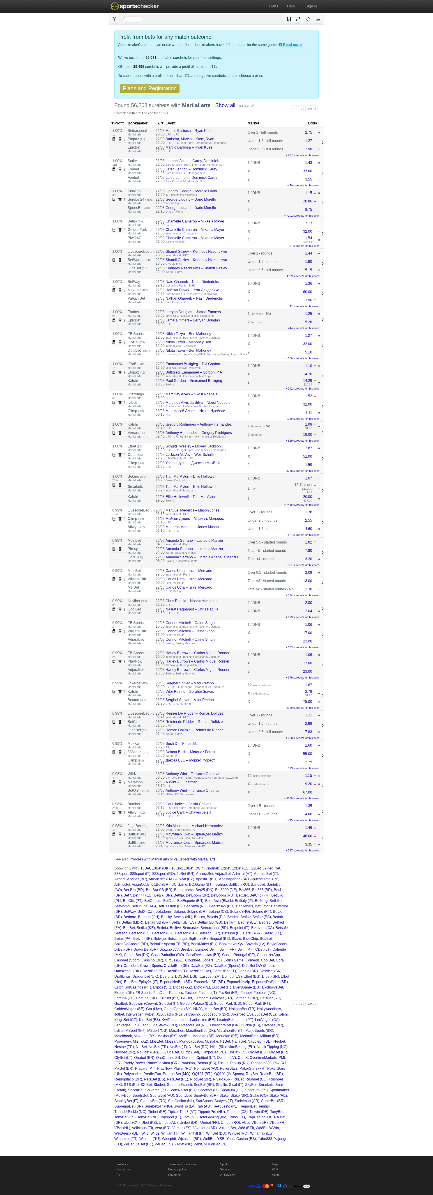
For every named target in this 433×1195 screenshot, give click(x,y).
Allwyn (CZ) (184, 879)
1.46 (308, 828)
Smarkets (135, 487)
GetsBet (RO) (270, 998)
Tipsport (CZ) (237, 1112)
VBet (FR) (277, 1122)
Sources (225, 1169)
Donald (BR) (248, 971)
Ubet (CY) (132, 1122)
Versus (136, 433)
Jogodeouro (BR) (215, 1014)
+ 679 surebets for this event (303, 677)
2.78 (308, 691)
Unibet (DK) (189, 1122)
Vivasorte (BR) (205, 1128)
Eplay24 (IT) (148, 982)
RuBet (238, 1079)
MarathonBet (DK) (200, 1030)
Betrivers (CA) (262, 928)
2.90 (308, 149)
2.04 (308, 611)
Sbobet (159, 1085)
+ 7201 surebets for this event (302, 215)
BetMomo (122, 906)
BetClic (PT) (133, 901)
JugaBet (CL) (265, 1014)
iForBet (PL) (217, 1144)
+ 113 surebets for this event (303, 768)
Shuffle (221, 1085)
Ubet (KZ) (149, 1122)
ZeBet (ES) (164, 1144)
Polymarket (133, 1074)
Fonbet (133, 169)
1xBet (225, 868)
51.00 (307, 456)
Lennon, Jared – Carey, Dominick (192, 161)
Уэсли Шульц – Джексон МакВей (193, 463)
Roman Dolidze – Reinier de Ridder (194, 730)
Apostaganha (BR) (234, 879)
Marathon (135, 782)
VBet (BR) (259, 1122)
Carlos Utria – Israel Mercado (189, 571)
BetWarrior (139, 260)
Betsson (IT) (231, 933)
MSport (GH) (135, 1030)
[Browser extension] (308, 18)
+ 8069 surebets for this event (302, 798)
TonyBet (276, 1112)
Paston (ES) (206, 1063)
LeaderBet (225, 1020)
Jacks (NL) (173, 1014)
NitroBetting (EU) (241, 1047)
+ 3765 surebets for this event (302, 470)
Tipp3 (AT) (188, 1112)
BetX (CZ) (146, 911)
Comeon (252, 960)
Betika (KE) (146, 928)
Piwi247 (134, 238)
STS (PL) (131, 1085)
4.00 (308, 814)
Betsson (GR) (209, 933)
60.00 (307, 292)
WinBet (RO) (238, 1133)
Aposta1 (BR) (206, 879)
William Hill (137, 579)
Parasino (187, 1063)
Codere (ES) (212, 960)
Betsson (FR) (162, 933)
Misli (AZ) (140, 1041)
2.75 (308, 132)
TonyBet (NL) (147, 1117)
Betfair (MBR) (132, 922)
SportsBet (139, 208)
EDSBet (181, 976)
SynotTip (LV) (184, 1106)
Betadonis (163, 911)
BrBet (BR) (123, 949)
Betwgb (160, 938)
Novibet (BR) (124, 1052)
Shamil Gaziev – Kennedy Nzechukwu (196, 251)
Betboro (130, 917)
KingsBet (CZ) (125, 1020)
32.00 (307, 231)
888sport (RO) (163, 874)
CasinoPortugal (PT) (238, 955)
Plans (273, 6)
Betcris (199, 917)
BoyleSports (277, 944)
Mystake (211, 1041)
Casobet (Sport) (127, 960)
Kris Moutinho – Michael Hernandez (194, 826)
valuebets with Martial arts (194, 859)
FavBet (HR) (229, 993)
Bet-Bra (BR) (134, 890)
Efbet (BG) (252, 976)
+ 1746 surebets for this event (302, 418)
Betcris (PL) (216, 917)
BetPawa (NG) (195, 906)
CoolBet (134, 609)
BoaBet (266, 938)
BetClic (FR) (259, 895)
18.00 (307, 434)
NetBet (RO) (198, 1047)
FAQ (275, 1169)
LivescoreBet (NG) (193, 1025)
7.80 (308, 551)
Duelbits (166, 976)
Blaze (236, 938)
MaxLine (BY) (145, 1036)
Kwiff (166, 1020)
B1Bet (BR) (160, 884)
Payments (175, 1175)
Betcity (166, 917)
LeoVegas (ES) (126, 1025)
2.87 (308, 448)
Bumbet (134, 804)
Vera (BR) (162, 1128)
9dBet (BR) (185, 874)
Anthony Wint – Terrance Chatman (193, 774)
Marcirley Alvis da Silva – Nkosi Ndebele (198, 402)
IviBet (132, 402)
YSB (221, 1139)
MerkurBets (249, 1036)
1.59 (308, 465)
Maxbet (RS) (167, 1036)
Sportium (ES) (256, 1090)
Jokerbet (138, 683)
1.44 (308, 253)
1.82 (308, 542)
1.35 (308, 806)
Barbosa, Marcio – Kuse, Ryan (190, 139)
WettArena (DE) (127, 1133)
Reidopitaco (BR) (128, 1079)
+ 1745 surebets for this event (302, 820)
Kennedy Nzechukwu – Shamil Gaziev (196, 268)
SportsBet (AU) (162, 1095)
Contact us (123, 1169)
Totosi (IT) (237, 1117)
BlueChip (250, 938)
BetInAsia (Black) (219, 901)
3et (277, 868)
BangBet (258, 884)
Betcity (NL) (182, 917)
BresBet (187, 949)
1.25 (308, 314)
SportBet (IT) (208, 1090)
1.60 (308, 745)
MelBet (133, 587)
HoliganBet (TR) (242, 1009)
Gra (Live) (154, 1009)
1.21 (308, 715)
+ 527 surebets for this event (303, 850)
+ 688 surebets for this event (303, 738)
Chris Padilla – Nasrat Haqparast (192, 601)
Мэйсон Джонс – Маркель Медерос (195, 519)
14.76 (307, 374)
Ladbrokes (179, 1020)
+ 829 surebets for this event (303, 440)
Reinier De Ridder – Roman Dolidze (194, 713)
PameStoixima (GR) (163, 1063)
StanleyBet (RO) (153, 1101)
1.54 (308, 238)
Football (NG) (264, 993)
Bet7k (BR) (163, 895)
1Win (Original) (207, 868)
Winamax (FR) (126, 1139)
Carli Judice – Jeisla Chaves (188, 804)
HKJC (198, 1009)
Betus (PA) (122, 938)
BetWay (134, 282)
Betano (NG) (240, 911)
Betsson (120, 933)
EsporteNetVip (238, 982)
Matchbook (123, 1036)
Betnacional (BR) (214, 928)
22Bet (256, 868)
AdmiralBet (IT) (266, 874)
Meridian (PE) (227, 1036)
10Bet (145, 868)
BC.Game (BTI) (201, 884)
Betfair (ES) (261, 917)
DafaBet (139, 350)
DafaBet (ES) (201, 966)
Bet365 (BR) (262, 890)
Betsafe (282, 928)
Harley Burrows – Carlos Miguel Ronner (197, 653)
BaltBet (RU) (239, 884)
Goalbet (120, 1003)
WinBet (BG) (216, 1133)
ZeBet (129, 1144)
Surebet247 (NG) (158, 1106)
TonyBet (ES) (125, 1117)
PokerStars (229, 1068)
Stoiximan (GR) (247, 1101)
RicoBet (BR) (200, 1079)
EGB (194, 976)
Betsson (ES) (139, 933)
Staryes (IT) (223, 1101)
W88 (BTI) (246, 1128)
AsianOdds (141, 884)
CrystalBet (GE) (176, 966)
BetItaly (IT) (244, 901)
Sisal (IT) (236, 1085)
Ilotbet (119, 1014)
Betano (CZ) (218, 911)
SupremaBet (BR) (128, 1106)
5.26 (308, 322)
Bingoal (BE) (220, 938)
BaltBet (137, 834)
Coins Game (233, 960)
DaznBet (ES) (154, 971)
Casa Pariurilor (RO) (167, 955)
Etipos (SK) (162, 987)
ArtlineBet (122, 884)
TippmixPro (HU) (211, 1112)
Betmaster (191, 928)
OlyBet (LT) (123, 1058)
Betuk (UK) (272, 933)
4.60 (308, 529)
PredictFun (152, 1074)
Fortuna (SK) (146, 998)
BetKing (261, 901)
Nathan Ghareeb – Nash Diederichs (194, 298)
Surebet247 (140, 199)
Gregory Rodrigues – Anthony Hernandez (199, 424)
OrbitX (243, 1058)
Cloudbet (192, 960)
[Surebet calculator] (289, 18)
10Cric (176, 868)
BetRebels (244, 906)
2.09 (308, 572)
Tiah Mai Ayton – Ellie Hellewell (191, 476)
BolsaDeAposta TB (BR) (169, 944)
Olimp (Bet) (190, 1052)
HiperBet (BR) (216, 1009)
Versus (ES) (181, 1128)
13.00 (307, 581)
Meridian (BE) (203, 1036)
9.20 (308, 784)
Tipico (173, 1112)
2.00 (308, 603)
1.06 (308, 624)
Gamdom (201, 998)
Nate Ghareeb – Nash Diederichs (192, 282)
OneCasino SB (168, 1058)
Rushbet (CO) (256, 1079)
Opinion (188, 1058)
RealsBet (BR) (271, 1074)
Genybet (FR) (221, 998)
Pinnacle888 (261, 1063)
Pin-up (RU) (239, 1063)
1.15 (308, 193)
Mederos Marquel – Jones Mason (192, 527)
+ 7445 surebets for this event (302, 504)
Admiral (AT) (242, 874)
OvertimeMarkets (263, 1058)
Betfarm (230, 922)
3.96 (308, 300)
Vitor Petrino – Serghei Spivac (190, 691)
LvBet (119, 1030)
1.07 (308, 478)
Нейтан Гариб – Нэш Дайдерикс (192, 290)
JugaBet (137, 268)
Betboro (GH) (148, 917)
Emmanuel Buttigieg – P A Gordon (193, 364)
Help (291, 6)
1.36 (308, 283)
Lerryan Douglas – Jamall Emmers (193, 312)
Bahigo (221, 884)
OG (162, 1052)
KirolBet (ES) (149, 1020)
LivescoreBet (141, 251)
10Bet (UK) (161, 868)
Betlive (175, 928)
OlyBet (136, 342)
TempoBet (248, 1106)
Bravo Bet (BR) (146, 949)
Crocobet (131, 966)
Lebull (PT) (244, 1020)
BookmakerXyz (231, 944)
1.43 (308, 163)
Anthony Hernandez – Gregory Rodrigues (199, 433)
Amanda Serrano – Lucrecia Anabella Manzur (202, 557)
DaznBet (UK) (200, 971)
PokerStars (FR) (252, 1068)
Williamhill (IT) (192, 1133)
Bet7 (127, 895)
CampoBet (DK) (136, 955)
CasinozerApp (268, 955)
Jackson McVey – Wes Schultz (190, 454)
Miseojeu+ (122, 1041)
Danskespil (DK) (127, 971)
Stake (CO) (259, 1095)
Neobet (279, 1041)
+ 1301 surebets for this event (302, 565)
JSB (159, 1014)
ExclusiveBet (272, 987)
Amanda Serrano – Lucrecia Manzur (194, 540)
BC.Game (179, 884)
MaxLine (138, 290)
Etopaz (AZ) (182, 987)
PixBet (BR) (123, 1068)
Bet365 (244, 890)
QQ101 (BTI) (202, 1074)
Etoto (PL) (202, 987)
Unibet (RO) (230, 1122)
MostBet (134, 540)
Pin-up (133, 549)
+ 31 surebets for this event (303, 246)
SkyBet (251, 1085)
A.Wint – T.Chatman (181, 782)
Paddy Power (134, 1063)
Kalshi (133, 381)
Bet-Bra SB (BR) (159, 890)
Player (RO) (182, 1068)
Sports (224, 1164)
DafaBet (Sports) (227, 966)
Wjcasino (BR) (189, 1139)
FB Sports (136, 334)
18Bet (188, 868)
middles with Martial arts (149, 859)
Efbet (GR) (270, 976)
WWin (274, 1128)
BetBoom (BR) (197, 895)
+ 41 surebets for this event (303, 306)
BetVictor (262, 906)
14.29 (307, 381)
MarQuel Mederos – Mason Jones (192, 510)
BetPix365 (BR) (221, 906)
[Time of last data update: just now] (318, 18)
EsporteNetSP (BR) (209, 982)
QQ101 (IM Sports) (229, 1074)
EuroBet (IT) (221, 987)
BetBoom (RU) (222, 895)
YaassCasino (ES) (241, 1139)
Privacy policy (177, 1169)
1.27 (308, 141)
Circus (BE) (174, 960)
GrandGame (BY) (177, 1009)
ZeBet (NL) (183, 1144)
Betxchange (177, 938)
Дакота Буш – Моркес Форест (190, 760)
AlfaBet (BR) (137, 879)
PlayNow (135, 661)
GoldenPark (140, 230)
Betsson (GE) (186, 933)
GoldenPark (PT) (256, 1003)
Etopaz (136, 139)
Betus (135, 221)
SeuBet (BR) (204, 1085)
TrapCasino (256, 1117)
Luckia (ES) (250, 1025)
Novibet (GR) (147, 1052)
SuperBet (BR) (273, 1101)
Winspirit (169, 1139)
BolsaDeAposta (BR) (131, 944)
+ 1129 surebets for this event (302, 276)
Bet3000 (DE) (226, 890)
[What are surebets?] (280, 45)
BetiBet (129, 928)
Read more (292, 45)
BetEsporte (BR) (190, 901)
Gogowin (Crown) (143, 1003)
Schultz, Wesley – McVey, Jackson (193, 446)
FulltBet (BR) (169, 998)
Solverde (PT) (156, 1090)
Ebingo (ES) (232, 976)
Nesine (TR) (124, 1047)
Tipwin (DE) (258, 1112)
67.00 (307, 792)
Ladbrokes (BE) (202, 1020)
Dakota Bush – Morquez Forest (190, 752)
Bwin (214, 949)
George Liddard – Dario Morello (191, 199)
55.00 (307, 754)
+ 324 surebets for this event (303, 595)
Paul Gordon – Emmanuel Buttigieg (194, 381)
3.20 (308, 559)
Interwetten (134, 1014)
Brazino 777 (169, 949)
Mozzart (134, 743)
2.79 (308, 762)
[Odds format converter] (298, 18)
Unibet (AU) (168, 1122)
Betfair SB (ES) (183, 922)
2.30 (308, 589)
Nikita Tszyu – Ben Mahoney (188, 334)
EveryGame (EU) (246, 987)
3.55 (308, 179)
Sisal (134, 191)
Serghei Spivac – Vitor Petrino (190, 683)
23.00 (307, 641)
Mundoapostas (191, 1041)
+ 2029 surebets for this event (302, 707)
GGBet (186, 998)
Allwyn (136, 527)
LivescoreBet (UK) (225, 1025)
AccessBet (204, 874)
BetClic (133, 722)
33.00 (307, 171)
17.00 (307, 633)
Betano (137, 476)
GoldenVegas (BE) (129, 1009)
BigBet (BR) (198, 938)
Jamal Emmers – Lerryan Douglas (193, 320)
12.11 (298, 485)
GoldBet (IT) (168, 1003)
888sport (138, 752)
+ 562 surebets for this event (303, 388)
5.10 (308, 352)
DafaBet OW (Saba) (258, 966)
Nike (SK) (218, 1047)
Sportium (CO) (231, 1090)
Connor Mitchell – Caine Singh (190, 623)
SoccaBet (135, 1090)
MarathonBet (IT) (230, 1030)
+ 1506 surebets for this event (302, 358)
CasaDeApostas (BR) (203, 955)
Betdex (233, 917)
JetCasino (192, 1014)
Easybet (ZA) (209, 976)
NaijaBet (239, 1041)
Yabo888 (265, 1139)
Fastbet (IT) (207, 993)
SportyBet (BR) (205, 1095)
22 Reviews (227, 1175)
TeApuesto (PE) (225, 1106)
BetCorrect (152, 901)
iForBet (136, 364)
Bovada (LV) (255, 944)
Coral (135, 454)
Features (122, 1164)
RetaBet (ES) (154, 1079)
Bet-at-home (184, 890)
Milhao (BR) (269, 1036)
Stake (132, 161)
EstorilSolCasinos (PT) (132, 987)
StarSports (204, 1101)
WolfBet (209, 1139)
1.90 (308, 262)
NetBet (141, 1047)
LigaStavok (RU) (163, 1025)
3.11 (308, 413)
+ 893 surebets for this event (303, 617)
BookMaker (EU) (204, 944)
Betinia (162, 928)
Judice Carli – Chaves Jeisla (188, 812)
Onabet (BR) (144, 1058)
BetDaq (169, 901)
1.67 (308, 685)
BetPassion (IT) (170, 906)
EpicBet (134, 147)
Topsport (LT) (170, 1117)
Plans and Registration (150, 88)
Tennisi (264, 1106)
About (276, 1175)
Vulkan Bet (136, 298)
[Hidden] (114, 18)
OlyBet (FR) (278, 1052)
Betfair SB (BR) (157, 922)
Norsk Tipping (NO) (272, 1047)
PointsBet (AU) (206, 1068)
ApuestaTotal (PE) (264, 879)
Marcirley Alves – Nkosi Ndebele (192, 394)
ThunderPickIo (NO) (130, 1112)
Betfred (265, 922)
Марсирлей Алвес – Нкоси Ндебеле (195, 411)
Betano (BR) (197, 911)
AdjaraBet (136, 639)
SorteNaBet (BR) (182, 1090)
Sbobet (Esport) (179, 1085)
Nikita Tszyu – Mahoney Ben (188, 342)
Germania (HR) (246, 998)
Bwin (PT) (245, 949)
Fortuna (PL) (124, 998)
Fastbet (191, 993)
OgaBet (173, 1052)
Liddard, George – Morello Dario (191, 191)
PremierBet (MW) (176, 1074)
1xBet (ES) (240, 868)
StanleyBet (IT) (126, 1101)
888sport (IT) (140, 874)
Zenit (198, 1144)
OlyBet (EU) (257, 1052)
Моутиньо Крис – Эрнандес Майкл (194, 834)
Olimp (136, 411)
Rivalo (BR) (222, 1079)
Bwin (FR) (227, 949)
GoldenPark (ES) (227, 1003)
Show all (225, 105)
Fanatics (176, 993)
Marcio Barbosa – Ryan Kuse (189, 131)
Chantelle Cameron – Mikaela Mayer (195, 221)
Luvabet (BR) (272, 1025)
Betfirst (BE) (247, 922)
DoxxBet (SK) (270, 971)
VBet (246, 1122)
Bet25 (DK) (204, 890)
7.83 (308, 732)
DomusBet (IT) (224, 971)
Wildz (132, 774)
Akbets (119, 879)
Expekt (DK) (124, 993)
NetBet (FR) (158, 1047)
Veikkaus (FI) (142, 1128)
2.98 (308, 723)
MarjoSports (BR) (259, 1030)
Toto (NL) (190, 1117)
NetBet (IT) (178, 1047)
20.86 (307, 201)
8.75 (308, 209)
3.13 (308, 223)
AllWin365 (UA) (161, 879)
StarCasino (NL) (181, 1101)
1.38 (308, 512)
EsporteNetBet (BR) (176, 982)
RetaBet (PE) (177, 1079)
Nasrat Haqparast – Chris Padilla (192, 609)
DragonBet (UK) (145, 976)
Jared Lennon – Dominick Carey (191, 169)
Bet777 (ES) (142, 895)
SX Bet (146, 1085)
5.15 (308, 270)
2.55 (308, 520)
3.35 (308, 844)
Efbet (135, 446)
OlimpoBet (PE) (213, 1052)
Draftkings (136, 394)
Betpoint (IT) (239, 928)
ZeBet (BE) (144, 1144)
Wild (145, 1133)
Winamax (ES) (261, 1133)
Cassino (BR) (152, 960)
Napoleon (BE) (260, 1041)
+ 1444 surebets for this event (302, 328)
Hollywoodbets (269, 1009)
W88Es (261, 1128)
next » (311, 109)
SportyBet (184, 1095)
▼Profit (117, 123)
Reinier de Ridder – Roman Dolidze (194, 722)
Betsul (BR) (252, 933)
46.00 (307, 836)
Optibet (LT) (205, 1058)
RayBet (252, 1074)
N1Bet (225, 1041)
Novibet (137, 601)
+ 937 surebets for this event (303, 155)
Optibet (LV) (226, 1058)
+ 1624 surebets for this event (302, 535)
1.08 (308, 424)
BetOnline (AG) (143, 906)
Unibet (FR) (209, 1122)
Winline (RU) (149, 1139)
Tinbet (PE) (157, 1112)
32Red (268, 868)
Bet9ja (179, 895)
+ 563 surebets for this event (303, 647)
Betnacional (140, 131)
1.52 (308, 396)
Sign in (311, 6)
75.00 (307, 702)
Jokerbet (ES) (242, 1014)
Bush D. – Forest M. (181, 743)
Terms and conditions (182, 1164)
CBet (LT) (263, 949)
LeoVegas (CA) (267, 1020)
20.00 (307, 497)
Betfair (245, 917)
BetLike (275, 901)
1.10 (308, 366)
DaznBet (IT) (176, 971)
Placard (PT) (145, 1068)
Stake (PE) (278, 1095)
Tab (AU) (204, 1106)
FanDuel (160, 993)
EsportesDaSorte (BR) (270, 982)
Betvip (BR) (142, 938)
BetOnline (139, 790)
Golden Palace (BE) (196, 1003)
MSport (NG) (157, 1030)
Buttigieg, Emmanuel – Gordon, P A (194, 372)
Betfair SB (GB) (210, 922)
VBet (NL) (122, 1128)
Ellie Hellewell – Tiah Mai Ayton (191, 497)
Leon (144, 1025)
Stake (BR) (239, 1095)
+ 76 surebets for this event (303, 185)
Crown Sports (151, 966)
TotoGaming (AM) (213, 1117)
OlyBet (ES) (237, 1052)
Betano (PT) (261, 911)
